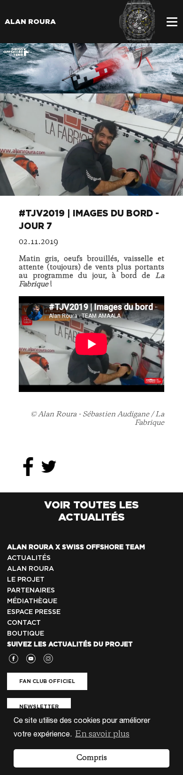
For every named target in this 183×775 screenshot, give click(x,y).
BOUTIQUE (25, 633)
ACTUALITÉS (29, 557)
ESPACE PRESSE (34, 611)
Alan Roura (30, 21)
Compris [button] (91, 758)
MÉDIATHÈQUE (32, 601)
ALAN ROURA (30, 568)
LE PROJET (26, 579)
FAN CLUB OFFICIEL (47, 681)
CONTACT (24, 622)
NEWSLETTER (39, 706)
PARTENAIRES (31, 590)
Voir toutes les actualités (91, 511)
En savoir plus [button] (102, 734)
